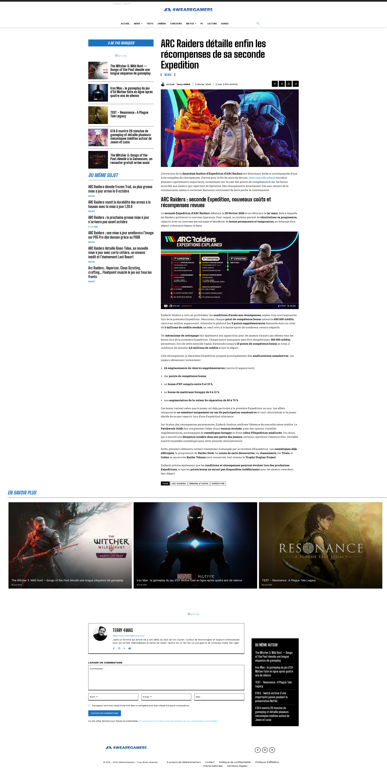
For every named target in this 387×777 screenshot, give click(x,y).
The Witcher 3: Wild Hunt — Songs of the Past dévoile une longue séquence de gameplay (130, 69)
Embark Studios (198, 483)
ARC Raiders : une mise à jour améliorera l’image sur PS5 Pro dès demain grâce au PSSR (121, 235)
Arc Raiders (179, 483)
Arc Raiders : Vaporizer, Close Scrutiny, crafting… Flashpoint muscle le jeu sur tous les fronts (120, 272)
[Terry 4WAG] (163, 84)
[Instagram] (119, 648)
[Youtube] (129, 648)
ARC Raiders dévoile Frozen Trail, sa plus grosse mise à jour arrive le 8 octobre (120, 188)
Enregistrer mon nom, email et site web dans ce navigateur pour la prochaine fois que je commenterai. (140, 705)
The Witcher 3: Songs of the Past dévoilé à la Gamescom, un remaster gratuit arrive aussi (131, 159)
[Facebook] (275, 84)
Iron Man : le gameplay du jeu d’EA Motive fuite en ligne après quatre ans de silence (131, 92)
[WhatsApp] (289, 84)
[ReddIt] (296, 84)
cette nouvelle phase (262, 177)
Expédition (218, 483)
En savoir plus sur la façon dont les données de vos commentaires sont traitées (178, 721)
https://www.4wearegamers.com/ (128, 636)
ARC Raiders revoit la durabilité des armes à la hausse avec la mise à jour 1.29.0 (119, 204)
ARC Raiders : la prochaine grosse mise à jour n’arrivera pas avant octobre (118, 219)
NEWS (91, 196)
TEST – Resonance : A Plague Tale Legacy (129, 114)
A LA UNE (93, 227)
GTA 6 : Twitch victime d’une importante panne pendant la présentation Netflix (271, 697)
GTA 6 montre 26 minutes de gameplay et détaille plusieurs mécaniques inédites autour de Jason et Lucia (131, 136)
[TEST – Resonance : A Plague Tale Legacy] (98, 115)
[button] (258, 23)
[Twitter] (282, 84)
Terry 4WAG (183, 84)
